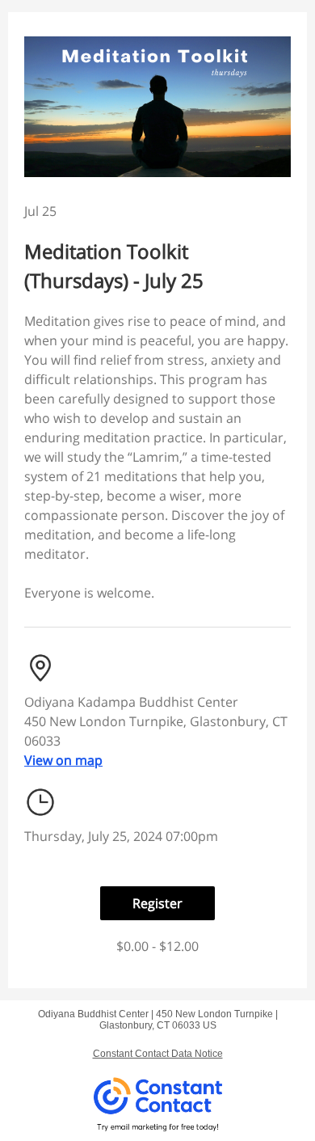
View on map (63, 760)
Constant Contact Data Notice (158, 1053)
